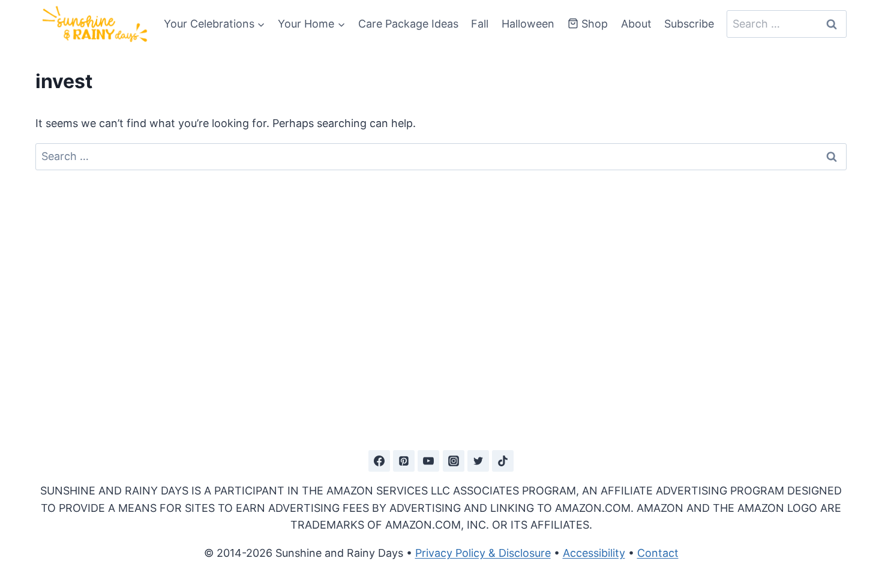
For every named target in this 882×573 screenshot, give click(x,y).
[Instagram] (453, 461)
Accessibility (594, 553)
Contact (658, 553)
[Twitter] (478, 461)
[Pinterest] (404, 461)
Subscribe (689, 23)
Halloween (528, 23)
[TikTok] (503, 461)
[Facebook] (379, 461)
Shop (594, 23)
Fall (479, 23)
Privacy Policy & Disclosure (483, 553)
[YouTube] (428, 461)
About (636, 23)
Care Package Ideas (408, 23)
